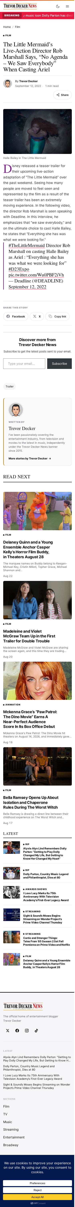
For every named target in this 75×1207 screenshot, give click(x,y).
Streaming (33, 911)
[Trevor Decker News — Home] (20, 6)
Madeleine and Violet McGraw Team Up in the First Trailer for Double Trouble (29, 636)
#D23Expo (19, 269)
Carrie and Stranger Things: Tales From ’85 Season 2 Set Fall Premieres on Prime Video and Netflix (46, 941)
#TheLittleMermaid (27, 245)
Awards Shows (36, 889)
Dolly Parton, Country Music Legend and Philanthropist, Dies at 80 (45, 875)
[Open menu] (67, 6)
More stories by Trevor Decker (28, 458)
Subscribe (59, 364)
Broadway (10, 1145)
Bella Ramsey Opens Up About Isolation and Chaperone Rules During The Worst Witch (30, 802)
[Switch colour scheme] (57, 6)
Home (7, 26)
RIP (27, 844)
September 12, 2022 (27, 287)
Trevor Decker (28, 81)
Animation (12, 704)
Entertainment (14, 1137)
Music (7, 1122)
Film (17, 26)
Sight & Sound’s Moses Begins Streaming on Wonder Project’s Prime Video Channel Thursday (42, 919)
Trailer (10, 386)
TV (5, 1114)
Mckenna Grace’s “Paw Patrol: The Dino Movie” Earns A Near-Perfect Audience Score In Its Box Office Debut (30, 719)
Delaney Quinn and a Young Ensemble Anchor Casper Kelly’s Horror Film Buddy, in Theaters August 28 (28, 549)
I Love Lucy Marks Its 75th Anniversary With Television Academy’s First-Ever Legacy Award (45, 897)
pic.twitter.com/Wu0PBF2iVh (36, 275)
